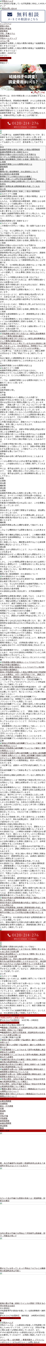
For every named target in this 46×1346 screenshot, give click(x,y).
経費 (2, 169)
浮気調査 (4, 1118)
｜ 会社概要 (15, 1340)
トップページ (5, 24)
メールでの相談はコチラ (10, 1318)
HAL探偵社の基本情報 (9, 174)
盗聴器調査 (4, 1121)
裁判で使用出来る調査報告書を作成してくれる (20, 186)
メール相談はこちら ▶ (9, 1023)
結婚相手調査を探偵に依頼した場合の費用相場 (20, 150)
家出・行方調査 (6, 1106)
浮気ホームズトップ (8, 38)
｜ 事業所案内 (26, 1340)
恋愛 (2, 1109)
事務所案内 (4, 36)
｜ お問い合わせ (33, 1342)
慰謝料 (3, 1111)
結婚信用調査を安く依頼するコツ (14, 152)
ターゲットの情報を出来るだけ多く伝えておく (20, 157)
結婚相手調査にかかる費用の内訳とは (16, 164)
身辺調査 (4, 60)
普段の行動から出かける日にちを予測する (18, 154)
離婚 (2, 1128)
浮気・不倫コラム (7, 33)
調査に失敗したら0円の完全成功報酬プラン (18, 179)
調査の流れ (4, 26)
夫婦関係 (4, 1104)
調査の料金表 (5, 29)
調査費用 (4, 167)
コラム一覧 (4, 41)
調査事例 (4, 31)
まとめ (3, 189)
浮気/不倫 (4, 1116)
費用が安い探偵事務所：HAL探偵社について (19, 172)
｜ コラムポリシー (18, 1342)
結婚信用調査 (5, 58)
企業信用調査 (5, 1101)
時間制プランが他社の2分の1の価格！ (16, 177)
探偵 (2, 1113)
